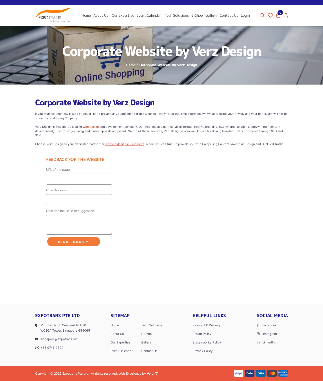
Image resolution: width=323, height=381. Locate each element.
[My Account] (286, 15)
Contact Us (229, 15)
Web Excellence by (136, 373)
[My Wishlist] (270, 15)
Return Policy (201, 334)
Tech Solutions (177, 15)
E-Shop (197, 15)
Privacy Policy (202, 351)
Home (86, 15)
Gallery (211, 15)
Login (245, 15)
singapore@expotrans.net (59, 339)
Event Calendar (149, 15)
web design (91, 127)
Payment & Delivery (206, 325)
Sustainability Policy (206, 342)
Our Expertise (123, 15)
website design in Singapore (124, 144)
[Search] (262, 15)
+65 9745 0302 (51, 347)
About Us (100, 15)
